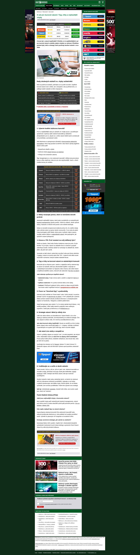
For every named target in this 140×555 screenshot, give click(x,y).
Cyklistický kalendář (89, 124)
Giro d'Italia (87, 113)
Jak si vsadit (38, 8)
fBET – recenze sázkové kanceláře (92, 176)
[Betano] (29, 52)
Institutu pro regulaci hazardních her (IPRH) (70, 539)
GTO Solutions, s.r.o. (92, 552)
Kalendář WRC (88, 137)
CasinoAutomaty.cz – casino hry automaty (67, 516)
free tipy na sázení (73, 271)
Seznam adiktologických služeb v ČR (63, 549)
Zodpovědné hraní (95, 539)
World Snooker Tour (89, 128)
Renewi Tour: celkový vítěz (95, 186)
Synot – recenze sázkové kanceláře (92, 167)
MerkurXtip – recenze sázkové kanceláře (93, 169)
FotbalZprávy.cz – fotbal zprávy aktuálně (47, 516)
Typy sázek (50, 8)
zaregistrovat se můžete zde (69, 287)
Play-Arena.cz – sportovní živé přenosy (46, 526)
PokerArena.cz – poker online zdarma (46, 528)
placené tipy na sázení (54, 296)
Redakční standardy (47, 552)
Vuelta (86, 79)
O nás (36, 552)
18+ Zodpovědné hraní (81, 552)
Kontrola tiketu (64, 8)
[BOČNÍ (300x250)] (93, 214)
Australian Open (88, 104)
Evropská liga (87, 87)
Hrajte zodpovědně (40, 448)
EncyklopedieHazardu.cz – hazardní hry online (68, 514)
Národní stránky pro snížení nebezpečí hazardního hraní (87, 549)
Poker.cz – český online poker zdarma (46, 531)
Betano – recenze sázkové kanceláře (92, 161)
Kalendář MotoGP (88, 115)
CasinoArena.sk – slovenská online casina (67, 531)
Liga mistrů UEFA (88, 70)
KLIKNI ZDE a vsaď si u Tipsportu (67, 123)
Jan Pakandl (52, 19)
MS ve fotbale (87, 91)
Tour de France (88, 111)
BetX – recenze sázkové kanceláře (92, 171)
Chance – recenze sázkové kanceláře (92, 165)
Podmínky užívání (56, 552)
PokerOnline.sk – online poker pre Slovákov (67, 533)
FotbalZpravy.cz (64, 308)
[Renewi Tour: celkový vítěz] (86, 185)
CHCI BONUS (76, 29)
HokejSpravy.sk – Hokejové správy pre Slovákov (68, 526)
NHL (86, 100)
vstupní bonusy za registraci (55, 152)
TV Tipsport (55, 344)
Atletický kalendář (88, 126)
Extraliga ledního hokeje (90, 97)
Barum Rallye (87, 81)
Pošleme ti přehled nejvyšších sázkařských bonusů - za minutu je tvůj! (56, 498)
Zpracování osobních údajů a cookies (68, 552)
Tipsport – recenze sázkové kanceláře (92, 158)
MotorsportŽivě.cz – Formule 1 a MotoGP (47, 524)
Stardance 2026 (88, 151)
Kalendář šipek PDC (89, 121)
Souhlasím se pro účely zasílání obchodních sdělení (55, 504)
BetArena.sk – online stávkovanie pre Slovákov (68, 520)
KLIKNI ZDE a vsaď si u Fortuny (67, 443)
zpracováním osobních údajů (50, 504)
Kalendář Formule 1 (89, 72)
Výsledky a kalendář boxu (90, 139)
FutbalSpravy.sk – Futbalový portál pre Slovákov (68, 528)
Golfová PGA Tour (88, 130)
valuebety (52, 389)
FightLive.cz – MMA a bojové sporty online (47, 514)
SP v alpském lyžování (89, 119)
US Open (87, 77)
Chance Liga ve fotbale (89, 68)
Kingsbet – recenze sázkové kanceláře (92, 174)
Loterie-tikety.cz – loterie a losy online (66, 518)
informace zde (61, 545)
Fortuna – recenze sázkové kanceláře (92, 156)
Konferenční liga (88, 89)
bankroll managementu (43, 222)
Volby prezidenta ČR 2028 (90, 146)
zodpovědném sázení (58, 234)
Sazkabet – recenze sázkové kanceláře (92, 163)
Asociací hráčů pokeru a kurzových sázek (49, 540)
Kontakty (40, 552)
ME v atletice (87, 75)
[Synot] (110, 52)
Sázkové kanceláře (72, 8)
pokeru (40, 255)
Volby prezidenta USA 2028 (90, 149)
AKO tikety (55, 325)
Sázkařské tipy (88, 181)
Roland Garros (88, 106)
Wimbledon (87, 108)
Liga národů (87, 93)
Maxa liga (87, 102)
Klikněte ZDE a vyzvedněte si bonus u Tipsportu (53, 106)
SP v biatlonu (87, 117)
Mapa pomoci (73, 549)
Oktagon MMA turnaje (89, 141)
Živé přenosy (56, 8)
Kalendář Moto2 (88, 135)
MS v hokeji (87, 95)
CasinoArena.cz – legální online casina (46, 533)
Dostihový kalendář (89, 132)
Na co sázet (44, 8)
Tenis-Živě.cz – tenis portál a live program (47, 522)
